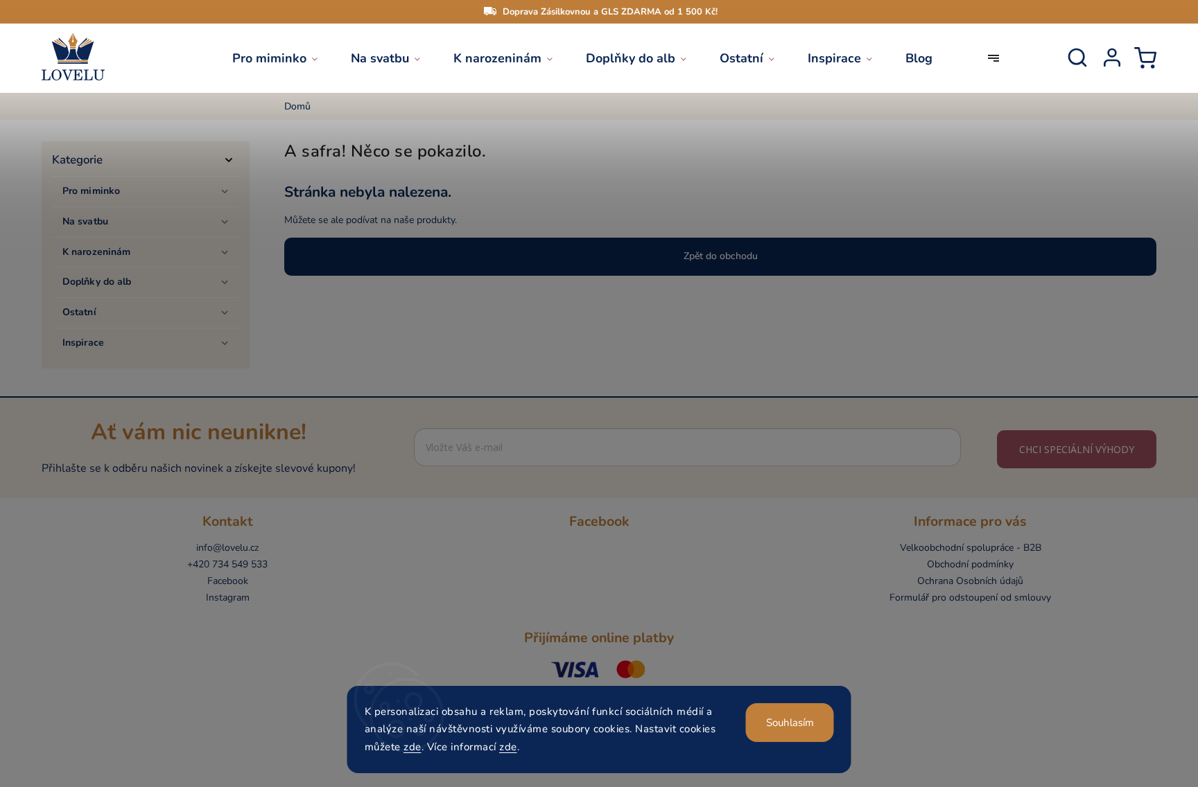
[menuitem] (283, 58)
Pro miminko (91, 190)
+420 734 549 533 (227, 564)
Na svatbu (85, 221)
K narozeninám (96, 251)
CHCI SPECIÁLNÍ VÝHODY (1076, 449)
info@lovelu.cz (227, 547)
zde (412, 747)
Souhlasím (790, 722)
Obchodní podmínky (970, 564)
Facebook (227, 580)
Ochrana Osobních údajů (970, 580)
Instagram (228, 597)
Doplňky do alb (96, 281)
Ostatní (79, 312)
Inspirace (83, 342)
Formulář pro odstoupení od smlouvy (970, 597)
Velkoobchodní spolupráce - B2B (970, 547)
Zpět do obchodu (721, 256)
